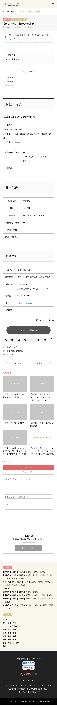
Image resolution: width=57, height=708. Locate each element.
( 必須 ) (9, 489)
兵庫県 (6, 19)
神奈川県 (43, 605)
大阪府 (43, 599)
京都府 (21, 599)
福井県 (7, 579)
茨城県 (7, 609)
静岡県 (21, 579)
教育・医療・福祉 (19, 19)
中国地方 (6, 572)
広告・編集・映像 (9, 633)
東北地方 (6, 595)
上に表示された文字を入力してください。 (28, 539)
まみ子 (14, 347)
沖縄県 (40, 582)
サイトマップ (35, 692)
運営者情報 (12, 689)
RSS (33, 680)
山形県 (21, 595)
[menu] (53, 4)
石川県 (49, 575)
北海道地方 (7, 589)
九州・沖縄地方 (8, 582)
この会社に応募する (28, 330)
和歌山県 (36, 599)
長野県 (14, 579)
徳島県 (13, 592)
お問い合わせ (23, 692)
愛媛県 (21, 592)
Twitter (28, 680)
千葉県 (13, 605)
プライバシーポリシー (31, 685)
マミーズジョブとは (13, 685)
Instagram (24, 680)
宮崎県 (33, 582)
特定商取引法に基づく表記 (37, 689)
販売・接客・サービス (11, 643)
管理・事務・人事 (9, 640)
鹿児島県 (22, 585)
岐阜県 (28, 575)
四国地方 (6, 592)
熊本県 (47, 582)
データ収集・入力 (9, 623)
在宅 (8, 351)
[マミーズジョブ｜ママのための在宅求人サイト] (11, 4)
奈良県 (50, 599)
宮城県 (13, 595)
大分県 (26, 582)
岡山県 (21, 572)
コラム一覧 (45, 685)
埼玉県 (21, 605)
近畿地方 (6, 599)
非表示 (31, 72)
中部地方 (6, 575)
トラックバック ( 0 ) (28, 472)
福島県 (35, 595)
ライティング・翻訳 (10, 626)
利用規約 (21, 689)
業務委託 (19, 351)
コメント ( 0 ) (28, 467)
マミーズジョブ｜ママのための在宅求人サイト (22, 701)
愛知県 (35, 575)
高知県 (35, 592)
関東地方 (6, 605)
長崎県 (14, 585)
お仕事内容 (9, 77)
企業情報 (9, 85)
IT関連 (5, 620)
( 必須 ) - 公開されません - (17, 497)
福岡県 (7, 585)
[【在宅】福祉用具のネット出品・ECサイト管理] (15, 363)
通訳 (4, 646)
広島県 (35, 572)
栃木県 (35, 605)
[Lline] (25, 340)
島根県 (28, 572)
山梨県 (21, 575)
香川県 (28, 592)
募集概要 (9, 81)
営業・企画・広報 (9, 630)
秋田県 (42, 595)
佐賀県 (18, 582)
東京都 (28, 605)
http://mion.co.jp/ (24, 303)
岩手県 (28, 595)
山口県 (13, 572)
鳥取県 (42, 572)
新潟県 (42, 575)
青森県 (49, 595)
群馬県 (50, 605)
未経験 (13, 351)
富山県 (13, 575)
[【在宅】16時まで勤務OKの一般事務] (41, 363)
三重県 (13, 599)
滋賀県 (7, 602)
